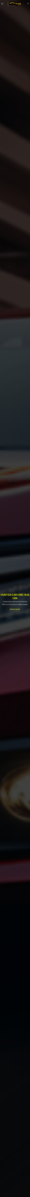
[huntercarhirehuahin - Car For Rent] (15, 3)
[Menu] (2, 4)
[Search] (28, 3)
